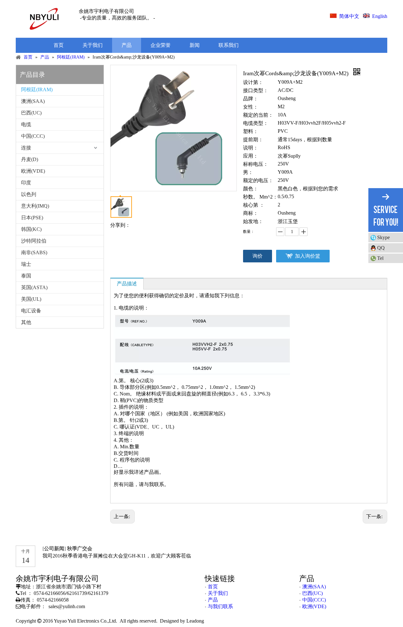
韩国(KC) (31, 229)
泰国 (26, 275)
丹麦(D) (29, 159)
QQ (381, 247)
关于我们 (218, 593)
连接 (26, 147)
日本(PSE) (32, 217)
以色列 (28, 194)
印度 (26, 182)
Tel (380, 258)
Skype (383, 237)
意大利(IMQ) (35, 206)
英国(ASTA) (34, 287)
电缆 (26, 124)
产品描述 (127, 283)
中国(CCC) (33, 136)
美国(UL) (31, 299)
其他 (26, 322)
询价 (258, 256)
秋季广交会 (79, 548)
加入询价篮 (307, 256)
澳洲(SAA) (33, 101)
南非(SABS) (34, 252)
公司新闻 (54, 548)
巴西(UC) (31, 112)
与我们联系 (220, 606)
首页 (213, 586)
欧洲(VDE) (33, 171)
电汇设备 (31, 310)
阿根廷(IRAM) (37, 89)
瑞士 (26, 264)
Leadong (194, 621)
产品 (213, 599)
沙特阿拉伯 (33, 241)
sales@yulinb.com (66, 606)
